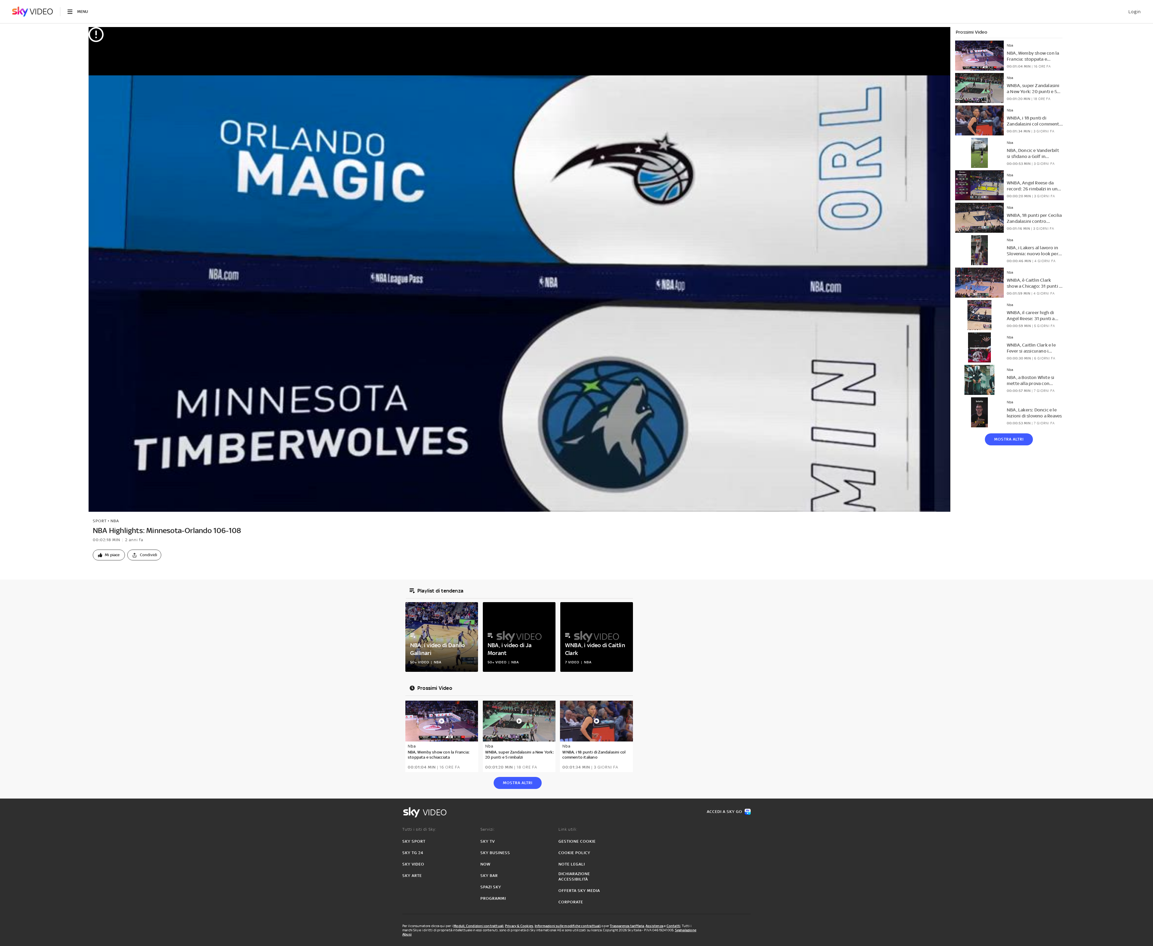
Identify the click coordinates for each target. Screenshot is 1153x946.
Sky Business (495, 852)
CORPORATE (570, 902)
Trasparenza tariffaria (627, 926)
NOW (485, 864)
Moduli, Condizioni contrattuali (478, 926)
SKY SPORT (413, 841)
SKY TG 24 (412, 852)
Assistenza (654, 926)
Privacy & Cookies (519, 926)
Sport (100, 521)
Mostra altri (1009, 439)
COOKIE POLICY (574, 852)
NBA (114, 521)
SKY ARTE (412, 875)
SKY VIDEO (413, 864)
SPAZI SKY (490, 887)
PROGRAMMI (493, 898)
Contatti (674, 926)
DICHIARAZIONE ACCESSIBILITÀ (574, 876)
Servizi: (487, 829)
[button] (109, 555)
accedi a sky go (724, 811)
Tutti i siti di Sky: (419, 829)
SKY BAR (489, 875)
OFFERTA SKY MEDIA (579, 890)
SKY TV (487, 841)
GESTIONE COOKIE (577, 841)
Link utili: (567, 829)
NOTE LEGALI (571, 864)
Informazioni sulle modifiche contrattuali (568, 926)
